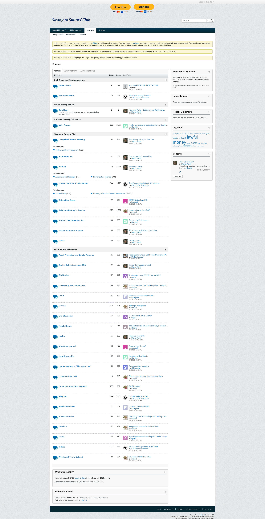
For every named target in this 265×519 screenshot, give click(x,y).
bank (191, 133)
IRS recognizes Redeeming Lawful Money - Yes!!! (149, 416)
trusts (202, 146)
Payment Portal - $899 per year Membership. (147, 110)
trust (198, 146)
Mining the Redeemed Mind (140, 265)
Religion (63, 396)
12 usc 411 (176, 133)
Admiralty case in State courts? (141, 296)
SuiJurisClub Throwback (65, 249)
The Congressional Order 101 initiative (144, 183)
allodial (134, 328)
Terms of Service (193, 509)
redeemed (204, 143)
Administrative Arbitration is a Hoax (143, 230)
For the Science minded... (139, 396)
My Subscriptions (87, 71)
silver (194, 146)
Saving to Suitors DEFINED (140, 457)
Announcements (66, 95)
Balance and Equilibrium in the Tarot (143, 447)
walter (133, 277)
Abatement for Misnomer (65, 177)
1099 (187, 134)
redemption (187, 146)
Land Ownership (66, 356)
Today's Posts (57, 35)
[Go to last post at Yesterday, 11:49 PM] (180, 172)
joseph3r (134, 202)
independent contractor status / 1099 (143, 427)
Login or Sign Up (205, 2)
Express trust (134, 240)
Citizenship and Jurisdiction (72, 285)
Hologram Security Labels (139, 406)
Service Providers (67, 406)
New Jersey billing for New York (141, 139)
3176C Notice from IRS (138, 200)
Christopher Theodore (140, 97)
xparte (133, 439)
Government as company (139, 366)
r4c (199, 143)
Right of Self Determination (71, 220)
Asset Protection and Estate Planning (76, 255)
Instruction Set (66, 156)
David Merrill (136, 112)
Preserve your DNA (136, 336)
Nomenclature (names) (102, 177)
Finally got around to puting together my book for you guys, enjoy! (155, 125)
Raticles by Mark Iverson (139, 220)
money (194, 143)
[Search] (211, 20)
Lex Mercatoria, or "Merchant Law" (75, 366)
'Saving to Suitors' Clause (71, 230)
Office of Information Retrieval (73, 386)
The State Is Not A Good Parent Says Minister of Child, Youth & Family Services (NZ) (163, 326)
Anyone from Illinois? (137, 346)
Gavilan (134, 127)
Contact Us (169, 509)
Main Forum (64, 125)
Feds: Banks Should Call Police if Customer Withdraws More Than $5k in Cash (160, 255)
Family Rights (65, 326)
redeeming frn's (177, 146)
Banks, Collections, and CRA (72, 265)
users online (80, 478)
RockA (84, 500)
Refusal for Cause (67, 200)
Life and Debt (60, 194)
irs (179, 138)
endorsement (197, 133)
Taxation (63, 427)
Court (61, 296)
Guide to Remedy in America (67, 120)
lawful (183, 138)
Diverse (62, 306)
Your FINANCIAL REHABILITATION (143, 85)
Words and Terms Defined (71, 457)
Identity (62, 166)
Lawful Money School (64, 105)
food (203, 133)
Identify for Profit (135, 166)
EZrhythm (135, 298)
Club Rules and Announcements (69, 80)
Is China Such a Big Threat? (140, 316)
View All (178, 177)
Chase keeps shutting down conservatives (146, 376)
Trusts (62, 240)
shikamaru (135, 368)
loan (188, 143)
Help (159, 509)
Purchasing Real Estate (138, 356)
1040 (182, 134)
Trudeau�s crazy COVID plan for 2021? (145, 275)
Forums (90, 30)
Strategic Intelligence (137, 306)
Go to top (208, 509)
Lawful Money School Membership (67, 30)
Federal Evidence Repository (67, 150)
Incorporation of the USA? (139, 210)
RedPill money (135, 386)
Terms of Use (65, 85)
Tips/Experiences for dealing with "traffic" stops (148, 437)
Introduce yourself (67, 346)
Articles (102, 30)
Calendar (82, 35)
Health (62, 336)
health (175, 138)
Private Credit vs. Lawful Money (73, 183)
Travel (61, 437)
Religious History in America (72, 210)
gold (207, 134)
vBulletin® (201, 515)
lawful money (185, 140)
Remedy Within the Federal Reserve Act (109, 194)
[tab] (57, 71)
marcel (134, 212)
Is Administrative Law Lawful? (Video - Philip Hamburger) (151, 285)
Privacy (180, 509)
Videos (62, 447)
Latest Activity (70, 71)
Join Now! (63, 110)
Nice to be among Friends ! (140, 95)
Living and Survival (68, 376)
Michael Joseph (137, 257)
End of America (66, 316)
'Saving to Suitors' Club (65, 134)
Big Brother (64, 275)
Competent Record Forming (72, 139)
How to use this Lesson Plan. (140, 156)
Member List (71, 35)
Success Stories (66, 416)
